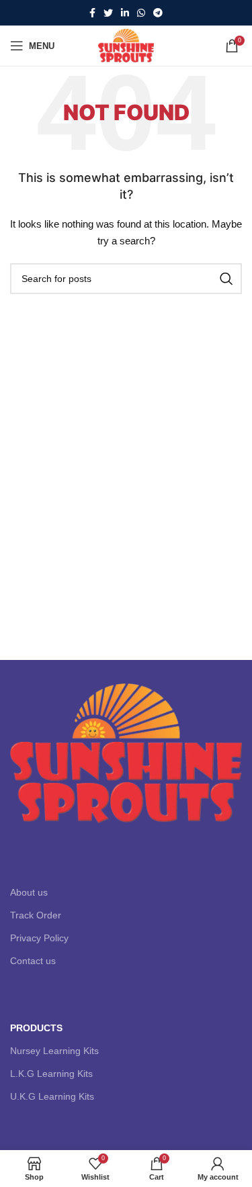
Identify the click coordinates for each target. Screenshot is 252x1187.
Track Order (35, 915)
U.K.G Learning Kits (52, 1096)
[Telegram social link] (158, 12)
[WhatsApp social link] (141, 12)
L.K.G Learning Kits (51, 1073)
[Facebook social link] (92, 12)
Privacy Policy (39, 938)
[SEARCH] (226, 278)
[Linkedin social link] (125, 12)
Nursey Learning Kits (54, 1050)
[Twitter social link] (108, 12)
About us (29, 892)
